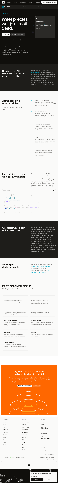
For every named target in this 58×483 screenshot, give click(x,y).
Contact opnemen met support (47, 457)
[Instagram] (45, 450)
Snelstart (24, 424)
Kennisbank (25, 432)
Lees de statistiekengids (18, 34)
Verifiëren (5, 432)
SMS (4, 424)
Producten (9, 2)
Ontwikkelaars (23, 2)
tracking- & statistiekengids (42, 266)
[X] (41, 450)
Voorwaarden (44, 433)
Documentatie (25, 422)
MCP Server (25, 429)
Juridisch (43, 431)
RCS (4, 437)
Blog (23, 447)
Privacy (42, 436)
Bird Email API (35, 73)
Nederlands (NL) (51, 459)
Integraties (24, 434)
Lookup (5, 434)
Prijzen (15, 2)
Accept (37, 479)
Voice (4, 427)
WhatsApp (6, 429)
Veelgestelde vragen (41, 7)
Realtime (5, 444)
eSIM (4, 442)
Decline (49, 479)
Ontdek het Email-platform (25, 385)
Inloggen (37, 2)
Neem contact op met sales (49, 2)
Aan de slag (52, 7)
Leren (23, 442)
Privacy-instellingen (50, 454)
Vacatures (24, 449)
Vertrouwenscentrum (46, 438)
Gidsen (23, 439)
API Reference (25, 427)
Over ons (43, 422)
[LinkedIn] (43, 450)
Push (4, 439)
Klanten (24, 437)
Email (4, 422)
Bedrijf (30, 2)
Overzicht (18, 7)
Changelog (24, 444)
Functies (25, 7)
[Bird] (3, 2)
